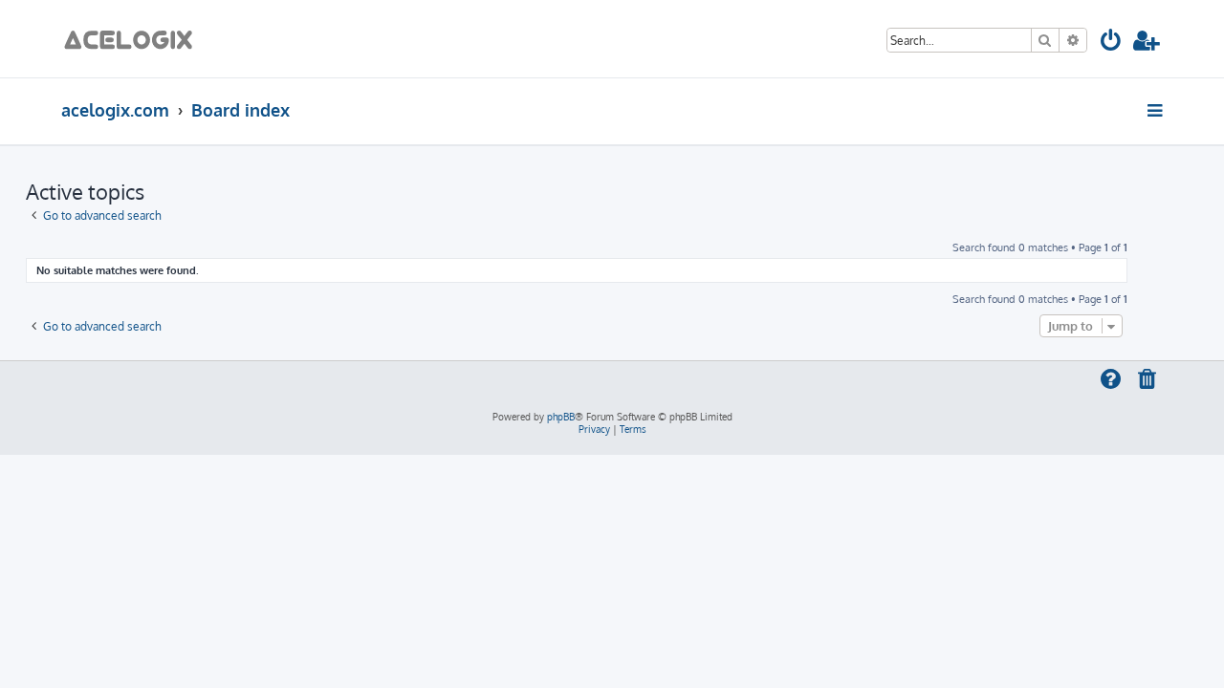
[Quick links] (1157, 110)
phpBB (561, 416)
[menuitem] (1111, 43)
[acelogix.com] (134, 39)
